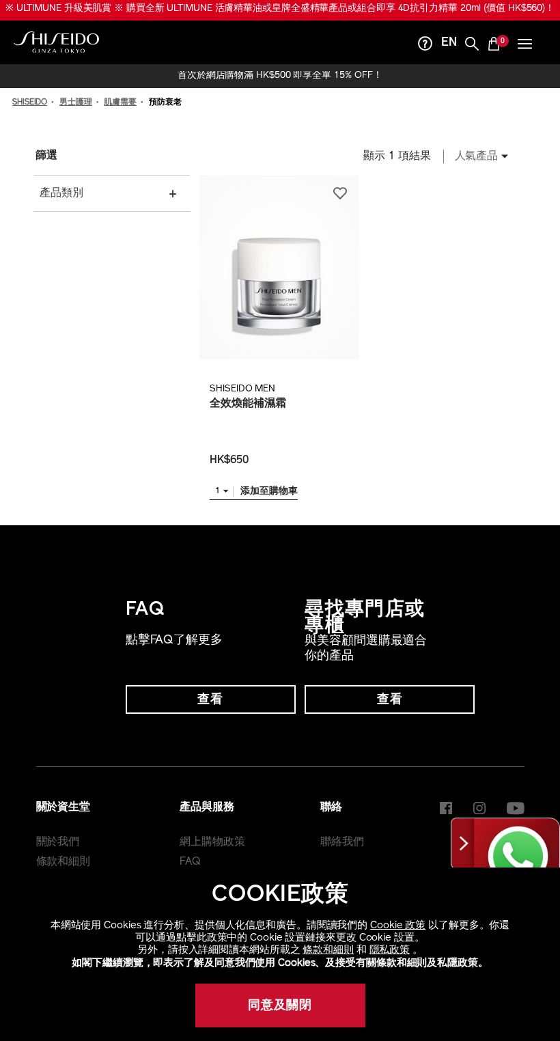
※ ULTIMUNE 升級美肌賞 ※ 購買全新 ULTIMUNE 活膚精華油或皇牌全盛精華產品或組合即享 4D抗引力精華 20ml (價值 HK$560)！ (280, 8)
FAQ (190, 862)
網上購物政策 (212, 842)
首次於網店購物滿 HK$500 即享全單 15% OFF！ (280, 76)
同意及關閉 (280, 1006)
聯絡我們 (342, 842)
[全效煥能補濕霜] (279, 267)
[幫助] (425, 45)
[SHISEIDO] (56, 42)
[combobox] (477, 156)
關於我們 (58, 842)
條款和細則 (328, 950)
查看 (210, 700)
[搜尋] (472, 45)
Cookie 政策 (397, 926)
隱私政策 (389, 950)
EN (449, 43)
